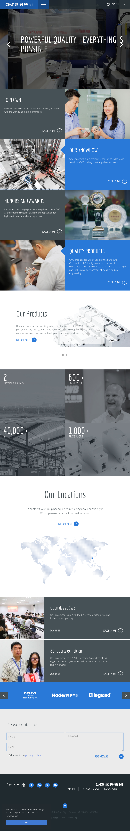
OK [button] (26, 822)
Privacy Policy (90, 788)
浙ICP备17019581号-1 (88, 812)
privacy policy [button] (12, 816)
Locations (110, 788)
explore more (23, 339)
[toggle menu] (43, 4)
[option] (65, 44)
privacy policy (33, 755)
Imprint (71, 788)
